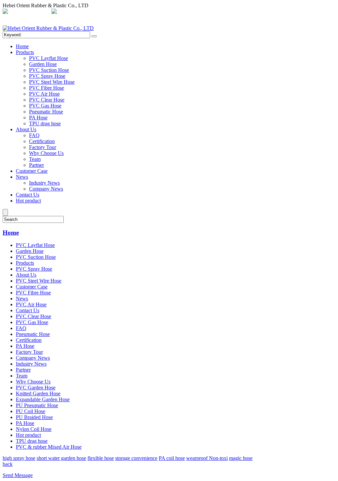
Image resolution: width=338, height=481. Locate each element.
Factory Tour (42, 147)
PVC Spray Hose (47, 76)
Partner (36, 165)
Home (22, 46)
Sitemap (159, 12)
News (22, 177)
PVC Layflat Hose (48, 58)
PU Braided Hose (34, 417)
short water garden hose (61, 458)
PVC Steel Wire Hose (52, 82)
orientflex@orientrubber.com (88, 12)
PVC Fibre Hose (46, 88)
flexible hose (100, 458)
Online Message (188, 12)
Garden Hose (43, 64)
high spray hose (19, 458)
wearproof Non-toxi (207, 458)
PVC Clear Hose (46, 100)
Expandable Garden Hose (43, 399)
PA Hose (38, 117)
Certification (42, 141)
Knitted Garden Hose (38, 393)
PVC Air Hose (44, 94)
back (8, 464)
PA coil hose (172, 458)
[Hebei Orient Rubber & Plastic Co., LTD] (48, 28)
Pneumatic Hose (46, 111)
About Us (26, 129)
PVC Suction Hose (49, 70)
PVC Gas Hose (45, 105)
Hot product (28, 200)
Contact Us (27, 194)
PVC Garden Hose (35, 387)
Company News (46, 189)
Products (25, 52)
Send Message (18, 475)
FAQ (34, 135)
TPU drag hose (45, 123)
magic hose (241, 458)
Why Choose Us (46, 153)
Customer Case (32, 171)
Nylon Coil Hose (33, 429)
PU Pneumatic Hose (37, 405)
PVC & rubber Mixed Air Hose (49, 447)
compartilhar (134, 12)
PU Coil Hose (30, 411)
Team (35, 159)
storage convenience (136, 458)
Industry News (44, 183)
